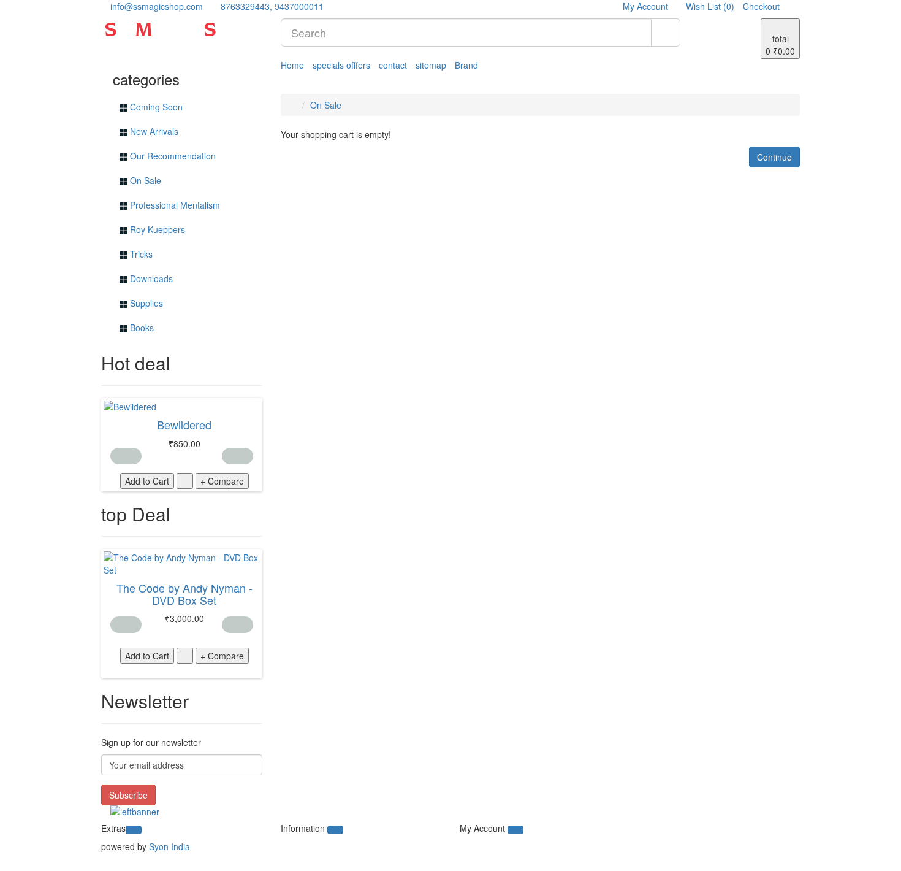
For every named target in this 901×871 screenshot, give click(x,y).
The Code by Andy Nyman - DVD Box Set (184, 594)
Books (140, 327)
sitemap (431, 65)
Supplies (145, 303)
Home (292, 65)
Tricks (140, 254)
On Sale (144, 180)
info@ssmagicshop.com (155, 6)
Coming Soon (155, 107)
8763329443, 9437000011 (271, 6)
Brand (466, 65)
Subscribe (128, 795)
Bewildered (184, 424)
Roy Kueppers (156, 229)
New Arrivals (152, 131)
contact (393, 65)
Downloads (150, 278)
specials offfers (341, 65)
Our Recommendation (171, 156)
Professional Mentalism (173, 205)
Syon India (169, 846)
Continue (774, 157)
